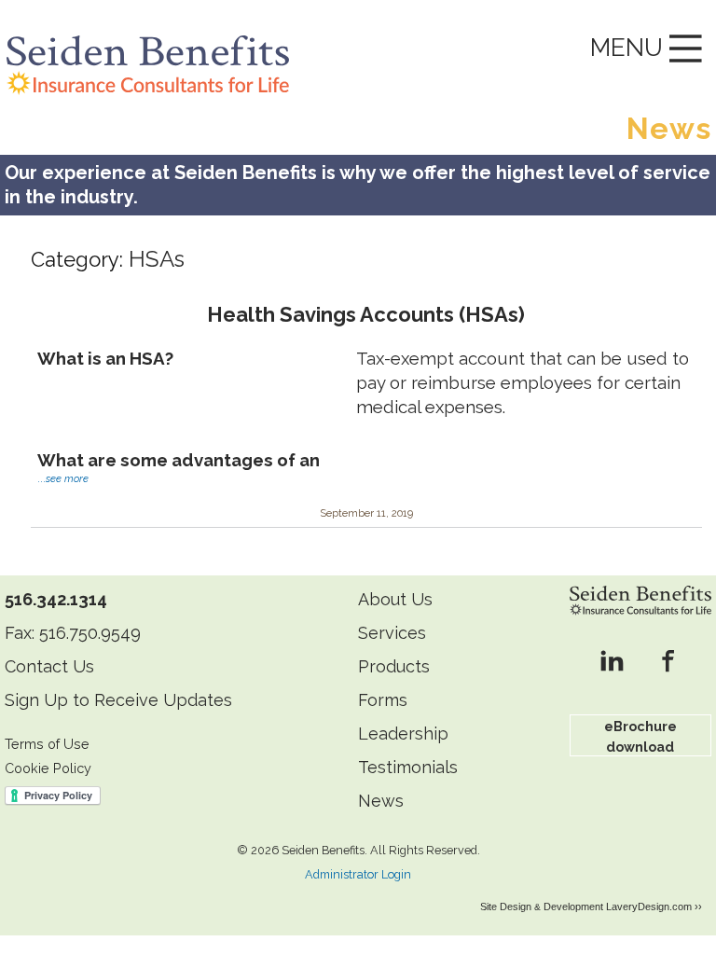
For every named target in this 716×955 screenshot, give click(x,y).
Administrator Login (358, 874)
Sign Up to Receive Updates (118, 700)
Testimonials (408, 767)
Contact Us (49, 666)
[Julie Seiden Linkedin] (612, 662)
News (381, 800)
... (63, 479)
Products (394, 666)
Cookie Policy (48, 768)
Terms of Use (47, 744)
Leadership (403, 733)
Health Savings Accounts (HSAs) (366, 314)
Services (392, 633)
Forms (382, 700)
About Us (395, 599)
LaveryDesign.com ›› (654, 906)
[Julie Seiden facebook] (668, 662)
